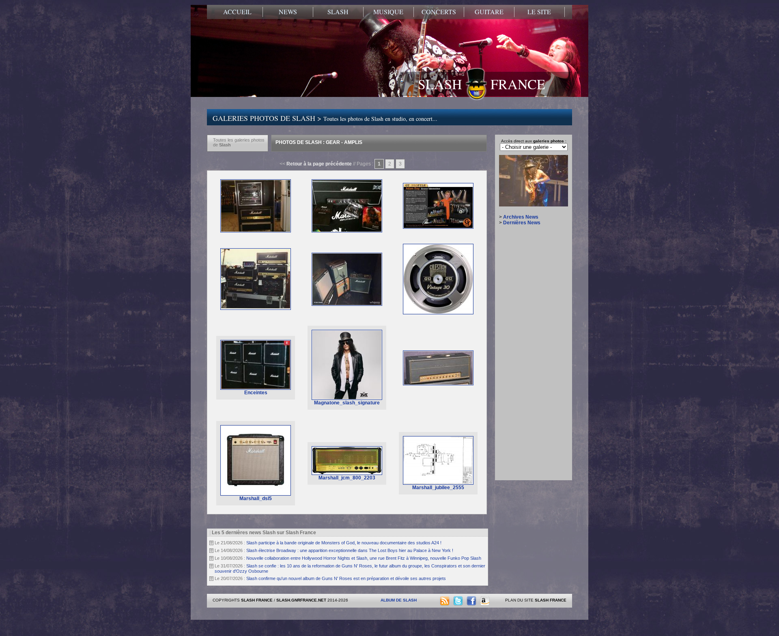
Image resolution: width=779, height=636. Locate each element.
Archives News (520, 217)
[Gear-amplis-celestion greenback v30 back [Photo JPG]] (438, 313)
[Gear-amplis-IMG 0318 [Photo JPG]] (347, 231)
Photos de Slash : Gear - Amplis (318, 142)
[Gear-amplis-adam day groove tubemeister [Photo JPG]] (438, 227)
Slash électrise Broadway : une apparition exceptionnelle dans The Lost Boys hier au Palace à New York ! (349, 550)
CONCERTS (439, 12)
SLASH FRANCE (481, 84)
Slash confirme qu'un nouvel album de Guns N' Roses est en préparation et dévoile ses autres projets (346, 578)
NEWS (288, 12)
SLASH (338, 12)
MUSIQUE (388, 12)
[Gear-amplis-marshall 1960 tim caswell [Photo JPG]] (438, 384)
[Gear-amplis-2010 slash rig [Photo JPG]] (255, 231)
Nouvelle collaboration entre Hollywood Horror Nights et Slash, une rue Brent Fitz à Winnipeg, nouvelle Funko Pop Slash (363, 558)
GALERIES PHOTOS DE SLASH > (325, 118)
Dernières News (521, 223)
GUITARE (489, 12)
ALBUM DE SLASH (399, 600)
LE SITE (539, 12)
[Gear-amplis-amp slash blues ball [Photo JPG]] (255, 308)
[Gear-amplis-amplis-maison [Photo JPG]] (347, 304)
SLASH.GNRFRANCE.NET (301, 600)
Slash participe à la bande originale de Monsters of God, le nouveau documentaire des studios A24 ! (343, 542)
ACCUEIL (237, 12)
